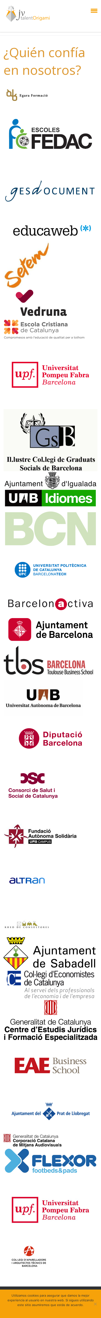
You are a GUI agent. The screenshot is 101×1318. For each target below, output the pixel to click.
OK (35, 1311)
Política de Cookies (54, 1311)
